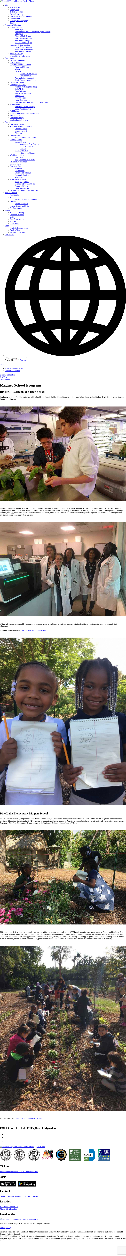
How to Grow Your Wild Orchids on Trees (31, 102)
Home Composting (22, 100)
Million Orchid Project (23, 43)
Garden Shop (15, 230)
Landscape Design (17, 82)
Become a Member (7, 375)
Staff (12, 217)
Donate (13, 201)
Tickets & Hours (16, 12)
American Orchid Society (25, 107)
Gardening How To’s (18, 85)
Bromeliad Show (21, 186)
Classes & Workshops (18, 162)
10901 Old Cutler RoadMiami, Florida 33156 (9, 1208)
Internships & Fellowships (20, 56)
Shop (7, 226)
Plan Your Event (16, 166)
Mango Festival (21, 131)
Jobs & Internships (17, 219)
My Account (5, 379)
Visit (6, 5)
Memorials (19, 177)
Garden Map (15, 18)
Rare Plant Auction (17, 232)
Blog (34, 1196)
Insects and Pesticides (23, 93)
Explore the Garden (17, 60)
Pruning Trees (20, 98)
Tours (12, 23)
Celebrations (19, 171)
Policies (13, 221)
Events (7, 122)
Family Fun (14, 10)
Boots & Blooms (26, 146)
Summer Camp (16, 164)
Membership (15, 195)
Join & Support (11, 193)
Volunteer (13, 197)
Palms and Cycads (22, 67)
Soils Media (19, 89)
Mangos (18, 69)
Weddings (19, 168)
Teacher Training (16, 54)
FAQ (38, 1196)
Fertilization (19, 96)
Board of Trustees (17, 215)
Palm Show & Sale (22, 188)
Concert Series (20, 142)
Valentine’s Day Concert (29, 144)
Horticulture (9, 58)
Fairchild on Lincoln (23, 51)
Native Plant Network (23, 47)
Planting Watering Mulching (26, 87)
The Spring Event (22, 182)
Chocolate (19, 133)
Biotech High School (23, 36)
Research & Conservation (20, 45)
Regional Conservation (24, 49)
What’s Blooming (17, 63)
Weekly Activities (17, 155)
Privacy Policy (5, 1228)
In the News (14, 223)
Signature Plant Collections (20, 65)
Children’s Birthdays (23, 173)
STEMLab (19, 34)
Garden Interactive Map (19, 120)
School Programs (16, 27)
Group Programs (16, 14)
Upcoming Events (17, 124)
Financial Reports (21, 204)
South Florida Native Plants (25, 80)
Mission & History (17, 212)
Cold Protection (16, 111)
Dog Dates (19, 157)
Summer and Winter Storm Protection (24, 113)
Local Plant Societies (23, 109)
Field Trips (19, 29)
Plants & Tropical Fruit (19, 228)
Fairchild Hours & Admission (21, 1172)
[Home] (17, 1147)
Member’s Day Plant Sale (25, 184)
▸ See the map (32, 1219)
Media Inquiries (15, 1196)
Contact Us (4, 1196)
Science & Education (13, 25)
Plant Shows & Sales (18, 179)
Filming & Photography (19, 21)
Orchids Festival (21, 129)
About (7, 210)
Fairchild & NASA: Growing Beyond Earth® (32, 32)
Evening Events (16, 140)
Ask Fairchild (15, 115)
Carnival (23, 149)
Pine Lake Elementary (23, 38)
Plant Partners (15, 104)
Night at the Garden (27, 153)
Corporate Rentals (22, 175)
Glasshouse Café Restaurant (21, 16)
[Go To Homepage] (17, 1)
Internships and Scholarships (26, 199)
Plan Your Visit (16, 7)
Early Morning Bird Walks (25, 160)
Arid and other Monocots (24, 78)
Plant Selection (20, 91)
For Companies (16, 208)
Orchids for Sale (26, 76)
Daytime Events (16, 135)
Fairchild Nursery (17, 118)
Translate (23, 360)
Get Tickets (9, 235)
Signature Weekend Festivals (21, 126)
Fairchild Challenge (22, 40)
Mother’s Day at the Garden (26, 137)
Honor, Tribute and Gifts (19, 206)
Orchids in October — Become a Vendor (26, 190)
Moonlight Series (21, 151)
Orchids (18, 71)
